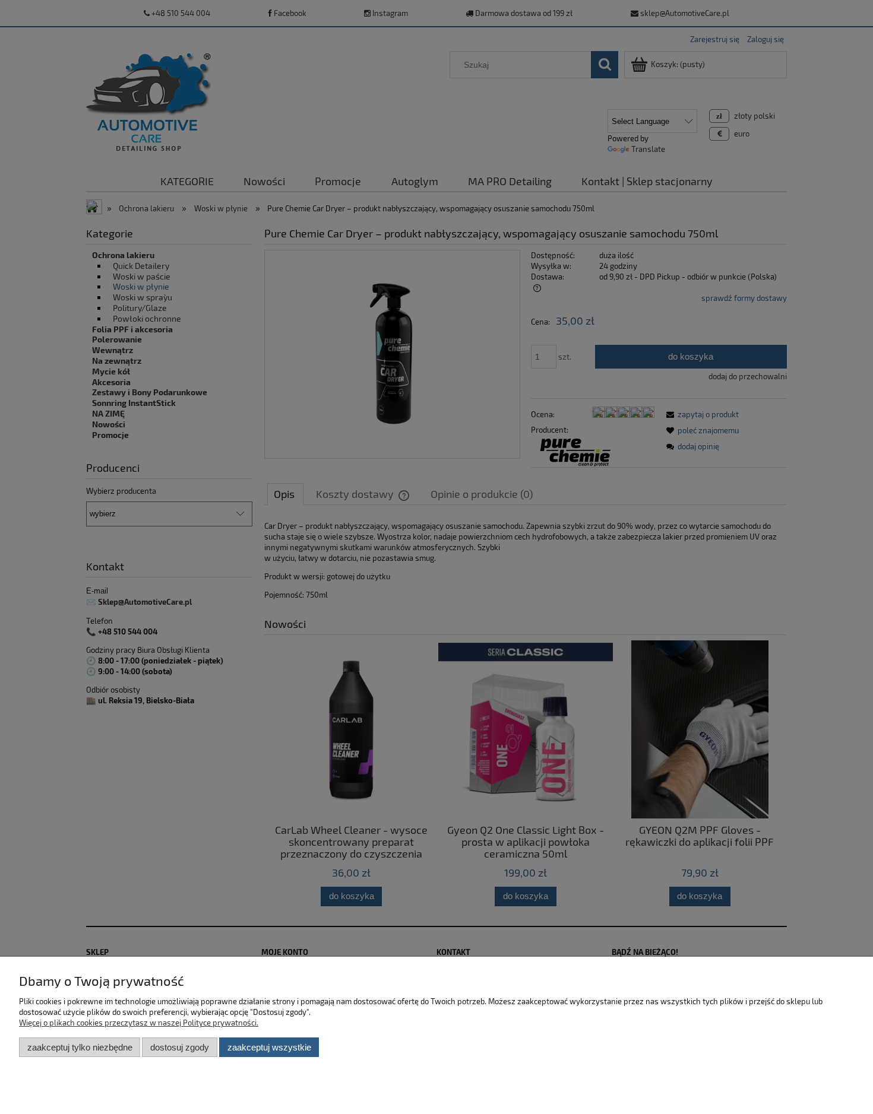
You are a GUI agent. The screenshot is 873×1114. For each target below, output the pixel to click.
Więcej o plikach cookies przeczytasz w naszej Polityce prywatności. (138, 1022)
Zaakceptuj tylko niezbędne (79, 1047)
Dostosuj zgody (179, 1047)
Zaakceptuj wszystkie (269, 1047)
